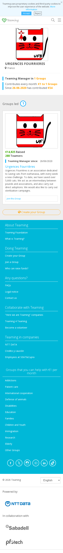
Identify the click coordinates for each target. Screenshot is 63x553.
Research (10, 437)
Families (9, 418)
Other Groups (12, 450)
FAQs (8, 285)
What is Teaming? (14, 238)
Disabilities (11, 405)
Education (10, 412)
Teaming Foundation (16, 232)
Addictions (10, 380)
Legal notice (11, 291)
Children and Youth (15, 424)
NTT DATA (11, 344)
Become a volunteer (16, 327)
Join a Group (11, 262)
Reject (38, 13)
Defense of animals (15, 399)
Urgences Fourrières (20, 166)
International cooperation (19, 393)
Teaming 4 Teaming (16, 321)
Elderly (8, 443)
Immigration (11, 431)
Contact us (11, 297)
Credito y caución (14, 350)
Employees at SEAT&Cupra (19, 357)
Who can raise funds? (16, 268)
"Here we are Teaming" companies (24, 314)
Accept (26, 13)
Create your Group (33, 212)
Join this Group (14, 198)
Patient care (11, 386)
